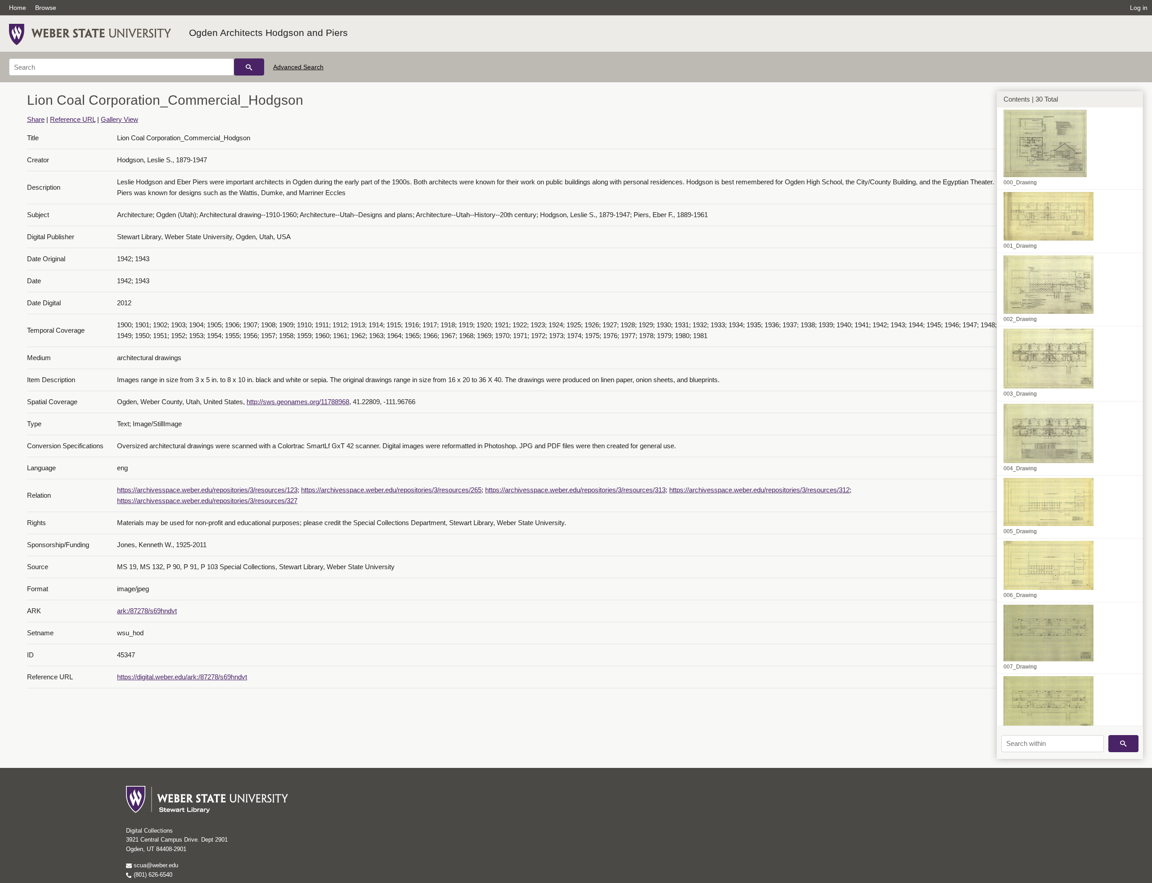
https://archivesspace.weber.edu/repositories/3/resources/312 (759, 490)
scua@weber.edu (155, 865)
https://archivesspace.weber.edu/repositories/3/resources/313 (575, 490)
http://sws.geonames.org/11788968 (298, 402)
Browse (45, 7)
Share (36, 119)
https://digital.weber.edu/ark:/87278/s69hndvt (182, 677)
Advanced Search (298, 67)
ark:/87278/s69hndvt (147, 611)
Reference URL (72, 119)
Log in (1139, 7)
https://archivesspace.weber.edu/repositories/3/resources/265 (391, 490)
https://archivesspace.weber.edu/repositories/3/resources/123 (207, 490)
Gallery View (119, 119)
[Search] (249, 67)
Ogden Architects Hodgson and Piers (268, 32)
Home (17, 7)
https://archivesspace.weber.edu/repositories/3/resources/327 (207, 500)
